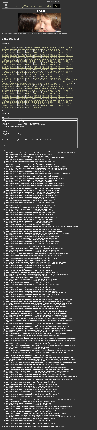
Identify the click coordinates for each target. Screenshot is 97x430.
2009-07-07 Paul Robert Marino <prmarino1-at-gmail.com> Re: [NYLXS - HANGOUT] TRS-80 (30, 164)
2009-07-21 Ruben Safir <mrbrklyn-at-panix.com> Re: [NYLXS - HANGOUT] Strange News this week (32, 250)
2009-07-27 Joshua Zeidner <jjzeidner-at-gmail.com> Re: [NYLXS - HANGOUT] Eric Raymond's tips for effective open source (39, 357)
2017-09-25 (69, 66)
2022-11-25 (5, 56)
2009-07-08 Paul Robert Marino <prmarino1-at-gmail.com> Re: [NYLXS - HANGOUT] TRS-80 (30, 175)
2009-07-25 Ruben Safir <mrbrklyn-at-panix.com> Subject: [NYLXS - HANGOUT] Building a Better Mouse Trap (35, 325)
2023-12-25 (45, 52)
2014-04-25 (37, 74)
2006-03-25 (13, 93)
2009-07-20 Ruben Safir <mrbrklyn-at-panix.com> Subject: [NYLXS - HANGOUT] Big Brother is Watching (34, 231)
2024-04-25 (13, 52)
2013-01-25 (13, 78)
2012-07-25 (61, 78)
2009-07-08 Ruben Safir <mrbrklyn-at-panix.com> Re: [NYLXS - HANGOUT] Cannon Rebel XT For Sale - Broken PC (36, 170)
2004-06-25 (37, 97)
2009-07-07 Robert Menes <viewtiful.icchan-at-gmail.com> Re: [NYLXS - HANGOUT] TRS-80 (30, 161)
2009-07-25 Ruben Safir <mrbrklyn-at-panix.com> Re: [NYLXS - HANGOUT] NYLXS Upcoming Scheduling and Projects (37, 326)
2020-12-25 (45, 59)
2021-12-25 (21, 57)
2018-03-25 (21, 66)
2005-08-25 (69, 93)
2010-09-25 (14, 83)
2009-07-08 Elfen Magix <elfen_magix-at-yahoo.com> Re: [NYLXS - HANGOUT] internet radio (31, 205)
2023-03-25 (45, 54)
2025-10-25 (13, 49)
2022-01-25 (13, 57)
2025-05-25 (53, 49)
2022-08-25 (29, 56)
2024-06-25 (69, 51)
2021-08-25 (53, 57)
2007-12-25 (61, 88)
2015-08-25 (53, 71)
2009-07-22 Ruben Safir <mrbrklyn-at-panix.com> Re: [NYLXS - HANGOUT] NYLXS (28, 267)
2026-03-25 (45, 47)
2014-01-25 (61, 74)
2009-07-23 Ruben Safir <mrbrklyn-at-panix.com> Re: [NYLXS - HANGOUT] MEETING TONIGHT (31, 298)
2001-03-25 (61, 104)
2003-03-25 (13, 100)
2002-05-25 (21, 102)
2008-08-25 (69, 86)
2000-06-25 (61, 105)
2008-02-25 (45, 88)
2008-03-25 (37, 88)
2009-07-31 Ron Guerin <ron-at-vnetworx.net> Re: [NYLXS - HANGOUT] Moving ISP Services (30, 423)
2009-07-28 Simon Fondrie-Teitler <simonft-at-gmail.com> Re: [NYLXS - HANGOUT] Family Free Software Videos (36, 367)
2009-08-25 (45, 85)
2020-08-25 (5, 61)
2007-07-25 (29, 90)
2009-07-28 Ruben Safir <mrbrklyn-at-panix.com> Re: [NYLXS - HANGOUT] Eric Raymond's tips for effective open (36, 373)
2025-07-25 (37, 49)
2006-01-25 (29, 93)
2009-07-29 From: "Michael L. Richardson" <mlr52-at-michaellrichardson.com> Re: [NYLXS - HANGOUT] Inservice (36, 408)
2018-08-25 (53, 64)
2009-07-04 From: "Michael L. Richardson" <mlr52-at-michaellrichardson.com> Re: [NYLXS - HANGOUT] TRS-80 (36, 158)
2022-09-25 (21, 56)
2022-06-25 (45, 56)
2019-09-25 (21, 63)
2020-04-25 (37, 61)
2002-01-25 (53, 102)
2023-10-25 (61, 52)
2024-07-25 (61, 51)
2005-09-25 (61, 93)
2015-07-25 (61, 71)
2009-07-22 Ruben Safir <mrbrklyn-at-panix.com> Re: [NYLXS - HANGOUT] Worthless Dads (30, 289)
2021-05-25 (5, 59)
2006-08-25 (45, 92)
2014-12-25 (45, 73)
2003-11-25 (21, 98)
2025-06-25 (45, 49)
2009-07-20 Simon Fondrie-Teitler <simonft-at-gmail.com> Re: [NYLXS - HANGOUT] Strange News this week (35, 248)
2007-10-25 (5, 90)
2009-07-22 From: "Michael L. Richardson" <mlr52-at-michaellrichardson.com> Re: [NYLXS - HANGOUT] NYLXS (36, 293)
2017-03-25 (45, 68)
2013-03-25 (69, 76)
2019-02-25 (5, 64)
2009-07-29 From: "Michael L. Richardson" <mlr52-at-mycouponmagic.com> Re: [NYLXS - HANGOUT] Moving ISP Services (39, 406)
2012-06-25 (69, 78)
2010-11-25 (73, 81)
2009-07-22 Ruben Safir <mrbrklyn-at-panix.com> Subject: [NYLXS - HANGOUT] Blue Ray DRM (31, 291)
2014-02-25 (53, 74)
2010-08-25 (22, 83)
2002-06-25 (13, 102)
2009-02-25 (21, 86)
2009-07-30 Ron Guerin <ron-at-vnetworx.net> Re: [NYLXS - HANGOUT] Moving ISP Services (30, 418)
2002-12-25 (37, 100)
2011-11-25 (53, 80)
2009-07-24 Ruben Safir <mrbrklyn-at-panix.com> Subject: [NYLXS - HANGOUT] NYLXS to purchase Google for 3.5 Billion (38, 301)
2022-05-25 (53, 56)
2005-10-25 (53, 93)
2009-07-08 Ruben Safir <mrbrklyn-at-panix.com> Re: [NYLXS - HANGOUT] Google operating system (33, 188)
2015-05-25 (5, 73)
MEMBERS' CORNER (48, 6)
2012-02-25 (29, 80)
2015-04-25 (13, 73)
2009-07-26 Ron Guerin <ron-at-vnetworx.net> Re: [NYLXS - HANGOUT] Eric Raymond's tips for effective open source (37, 342)
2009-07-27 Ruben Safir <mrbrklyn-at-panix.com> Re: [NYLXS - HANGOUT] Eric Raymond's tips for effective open (36, 343)
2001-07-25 (29, 104)
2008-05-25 (21, 88)
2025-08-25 (29, 49)
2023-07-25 (13, 54)
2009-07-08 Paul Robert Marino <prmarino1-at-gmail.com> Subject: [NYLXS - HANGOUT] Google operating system (36, 168)
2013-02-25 (5, 78)
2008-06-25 (13, 88)
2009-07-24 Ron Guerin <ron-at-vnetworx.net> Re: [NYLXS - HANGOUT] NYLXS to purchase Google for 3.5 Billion (36, 305)
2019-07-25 (37, 63)
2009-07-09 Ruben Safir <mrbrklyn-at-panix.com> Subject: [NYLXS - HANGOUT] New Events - (31, 212)
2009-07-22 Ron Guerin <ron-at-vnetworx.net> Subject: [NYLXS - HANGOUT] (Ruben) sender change (32, 272)
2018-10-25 (37, 64)
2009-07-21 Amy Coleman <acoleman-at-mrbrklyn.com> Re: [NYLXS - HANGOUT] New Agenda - (31, 258)
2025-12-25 (69, 47)
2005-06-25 (13, 95)
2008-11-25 (45, 86)
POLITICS (33, 6)
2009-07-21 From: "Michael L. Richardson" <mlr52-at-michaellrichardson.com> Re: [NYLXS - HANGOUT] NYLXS (36, 262)
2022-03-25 (69, 56)
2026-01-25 (61, 47)
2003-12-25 (13, 98)
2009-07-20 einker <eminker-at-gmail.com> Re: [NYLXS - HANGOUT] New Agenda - (28, 224)
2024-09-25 (45, 51)
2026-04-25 (37, 47)
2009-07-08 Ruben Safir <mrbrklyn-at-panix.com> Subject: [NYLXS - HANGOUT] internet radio (31, 197)
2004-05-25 (45, 97)
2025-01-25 (13, 51)
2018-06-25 (69, 64)
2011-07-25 (9, 81)
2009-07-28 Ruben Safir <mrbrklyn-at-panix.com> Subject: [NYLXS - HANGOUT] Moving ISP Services (33, 381)
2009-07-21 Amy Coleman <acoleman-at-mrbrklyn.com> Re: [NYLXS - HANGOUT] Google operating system (35, 255)
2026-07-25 (13, 47)
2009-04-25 (5, 86)
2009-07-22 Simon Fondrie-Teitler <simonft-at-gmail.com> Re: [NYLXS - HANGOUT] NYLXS (30, 277)
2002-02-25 (45, 102)
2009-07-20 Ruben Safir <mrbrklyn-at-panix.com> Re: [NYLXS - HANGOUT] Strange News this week (32, 236)
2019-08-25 (29, 63)
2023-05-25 (29, 54)
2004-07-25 (29, 97)
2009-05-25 (69, 85)
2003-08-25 (45, 98)
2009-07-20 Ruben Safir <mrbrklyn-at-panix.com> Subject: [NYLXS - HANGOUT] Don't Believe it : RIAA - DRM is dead (37, 233)
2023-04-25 (37, 54)
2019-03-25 (69, 63)
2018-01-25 (37, 66)
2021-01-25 (37, 59)
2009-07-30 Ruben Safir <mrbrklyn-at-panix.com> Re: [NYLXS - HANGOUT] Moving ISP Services (31, 422)
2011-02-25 (49, 81)
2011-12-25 (45, 80)
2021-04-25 (13, 59)
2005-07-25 (5, 95)
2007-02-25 (69, 90)
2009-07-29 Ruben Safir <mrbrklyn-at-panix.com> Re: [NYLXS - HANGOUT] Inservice (28, 403)
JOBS (40, 6)
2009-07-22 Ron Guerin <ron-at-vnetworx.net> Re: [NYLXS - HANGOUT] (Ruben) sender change (31, 279)
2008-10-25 (53, 86)
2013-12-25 (69, 74)
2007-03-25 (61, 90)
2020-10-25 (61, 59)
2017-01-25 (61, 68)
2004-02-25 (69, 97)
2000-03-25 (13, 107)
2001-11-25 (69, 102)
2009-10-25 (29, 85)
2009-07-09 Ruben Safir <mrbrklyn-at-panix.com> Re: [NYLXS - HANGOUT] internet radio (30, 211)
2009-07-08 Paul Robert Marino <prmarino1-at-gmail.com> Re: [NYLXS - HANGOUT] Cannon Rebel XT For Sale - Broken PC (39, 173)
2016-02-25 (5, 71)
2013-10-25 (13, 76)
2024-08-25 (53, 51)
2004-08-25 (21, 97)
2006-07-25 (53, 92)
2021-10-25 (37, 57)
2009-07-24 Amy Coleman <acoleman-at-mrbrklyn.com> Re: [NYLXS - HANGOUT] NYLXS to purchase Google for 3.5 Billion (39, 318)
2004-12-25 (61, 95)
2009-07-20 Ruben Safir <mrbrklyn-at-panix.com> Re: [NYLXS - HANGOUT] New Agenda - (30, 228)
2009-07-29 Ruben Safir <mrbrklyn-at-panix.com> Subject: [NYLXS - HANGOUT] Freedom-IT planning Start (34, 410)
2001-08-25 (21, 104)
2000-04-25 (5, 107)
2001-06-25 (37, 104)
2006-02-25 (21, 93)
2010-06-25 (38, 83)
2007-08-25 (21, 90)
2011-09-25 (69, 80)
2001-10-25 (5, 104)
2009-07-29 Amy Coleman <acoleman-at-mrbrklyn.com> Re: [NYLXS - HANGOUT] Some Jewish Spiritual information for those (40, 393)
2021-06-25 (69, 57)
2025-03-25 (69, 49)
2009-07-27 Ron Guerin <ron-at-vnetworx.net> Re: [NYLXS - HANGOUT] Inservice (27, 347)
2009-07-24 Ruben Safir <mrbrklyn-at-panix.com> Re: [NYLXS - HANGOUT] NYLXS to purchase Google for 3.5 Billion (37, 310)
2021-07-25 (61, 57)
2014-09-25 (69, 73)
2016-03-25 (69, 69)
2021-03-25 (21, 59)
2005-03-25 (37, 95)
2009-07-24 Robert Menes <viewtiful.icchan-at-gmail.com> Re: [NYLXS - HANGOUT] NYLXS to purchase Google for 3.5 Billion (39, 303)
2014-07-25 (13, 74)
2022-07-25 (37, 56)
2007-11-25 (69, 88)
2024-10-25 (37, 51)
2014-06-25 (21, 74)
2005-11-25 (45, 93)
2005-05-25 (21, 95)
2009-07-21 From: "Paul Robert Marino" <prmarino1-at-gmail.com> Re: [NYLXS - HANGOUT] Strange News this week (37, 253)
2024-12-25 (21, 51)
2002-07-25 (5, 102)
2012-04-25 (13, 80)
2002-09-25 (61, 100)
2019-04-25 (61, 63)
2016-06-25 (45, 69)
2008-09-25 (61, 86)
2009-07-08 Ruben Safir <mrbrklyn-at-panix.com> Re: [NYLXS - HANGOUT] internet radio (30, 202)
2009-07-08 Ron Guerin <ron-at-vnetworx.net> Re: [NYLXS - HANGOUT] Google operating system (32, 176)
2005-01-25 (53, 95)
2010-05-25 (46, 83)
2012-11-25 (29, 78)
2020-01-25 (61, 61)
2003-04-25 (5, 100)
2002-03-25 (37, 102)
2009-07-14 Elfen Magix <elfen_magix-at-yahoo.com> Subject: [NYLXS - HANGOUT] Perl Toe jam (31, 217)
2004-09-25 (13, 97)
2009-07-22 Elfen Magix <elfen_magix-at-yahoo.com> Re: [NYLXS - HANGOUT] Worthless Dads (31, 269)
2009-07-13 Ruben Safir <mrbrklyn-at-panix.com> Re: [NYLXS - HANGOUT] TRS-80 (28, 216)
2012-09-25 (45, 78)
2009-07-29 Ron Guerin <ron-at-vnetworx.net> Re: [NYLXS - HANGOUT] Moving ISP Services (30, 388)
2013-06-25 (45, 76)
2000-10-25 (29, 105)
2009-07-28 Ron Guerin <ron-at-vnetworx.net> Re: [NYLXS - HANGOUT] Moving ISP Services (30, 382)
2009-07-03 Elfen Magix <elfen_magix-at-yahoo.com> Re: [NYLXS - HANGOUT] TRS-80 (29, 154)
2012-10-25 (37, 78)
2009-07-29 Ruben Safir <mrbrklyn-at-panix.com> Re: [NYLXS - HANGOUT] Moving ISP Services (31, 389)
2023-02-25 (53, 54)
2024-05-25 (5, 52)
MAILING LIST (56, 6)
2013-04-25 (61, 76)
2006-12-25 (13, 92)
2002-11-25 (45, 100)
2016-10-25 (13, 69)
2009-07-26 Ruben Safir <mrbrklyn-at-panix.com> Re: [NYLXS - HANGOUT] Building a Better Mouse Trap (34, 332)
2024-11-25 (29, 51)
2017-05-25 (29, 68)
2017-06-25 (21, 68)
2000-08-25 (45, 105)
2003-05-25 (69, 98)
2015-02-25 (29, 73)
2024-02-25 (29, 52)
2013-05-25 (53, 76)
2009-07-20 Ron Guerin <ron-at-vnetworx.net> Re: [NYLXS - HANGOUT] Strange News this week (31, 235)
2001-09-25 (13, 104)
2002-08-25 (69, 100)
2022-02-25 (5, 57)
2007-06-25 (37, 90)
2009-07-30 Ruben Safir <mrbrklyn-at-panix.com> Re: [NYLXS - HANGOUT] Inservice (28, 420)
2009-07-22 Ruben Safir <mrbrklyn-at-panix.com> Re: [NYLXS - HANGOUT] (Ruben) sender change (32, 276)
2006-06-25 (61, 92)
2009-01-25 (29, 86)
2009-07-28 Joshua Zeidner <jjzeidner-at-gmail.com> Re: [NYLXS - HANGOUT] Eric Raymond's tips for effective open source (39, 369)
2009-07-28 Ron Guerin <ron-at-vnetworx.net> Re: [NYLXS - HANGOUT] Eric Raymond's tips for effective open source (37, 361)
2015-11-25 (29, 71)
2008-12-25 (37, 86)
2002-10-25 (53, 100)
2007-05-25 (45, 90)
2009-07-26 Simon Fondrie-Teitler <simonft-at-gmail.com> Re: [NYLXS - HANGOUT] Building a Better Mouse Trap (36, 328)
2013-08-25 (29, 76)
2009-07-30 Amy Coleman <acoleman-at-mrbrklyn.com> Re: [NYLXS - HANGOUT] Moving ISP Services (33, 415)
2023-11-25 (53, 52)
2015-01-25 (37, 73)
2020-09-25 (69, 59)
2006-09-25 (37, 92)
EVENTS (17, 6)
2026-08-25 (5, 47)
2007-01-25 (5, 92)
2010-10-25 (6, 83)
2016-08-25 (29, 69)
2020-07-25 (13, 61)
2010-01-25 (5, 85)
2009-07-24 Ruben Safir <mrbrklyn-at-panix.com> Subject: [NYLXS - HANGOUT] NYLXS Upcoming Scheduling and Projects (39, 299)
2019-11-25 (5, 63)
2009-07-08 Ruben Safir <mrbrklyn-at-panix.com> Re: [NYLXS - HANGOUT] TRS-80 (28, 171)
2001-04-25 (53, 104)
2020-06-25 (21, 61)
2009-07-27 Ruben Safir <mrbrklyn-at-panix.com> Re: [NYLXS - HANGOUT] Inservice (28, 354)
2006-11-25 (21, 92)
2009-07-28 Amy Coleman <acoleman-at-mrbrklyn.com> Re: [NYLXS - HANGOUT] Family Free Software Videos (35, 366)
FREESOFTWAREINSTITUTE (25, 6)
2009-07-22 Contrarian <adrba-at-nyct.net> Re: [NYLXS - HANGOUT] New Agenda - (28, 282)
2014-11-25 (53, 73)
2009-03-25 (13, 86)
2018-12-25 (21, 64)
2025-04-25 (61, 49)
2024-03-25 (21, 52)
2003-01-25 (29, 100)
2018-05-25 (5, 66)
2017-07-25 (13, 68)
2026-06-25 (21, 47)
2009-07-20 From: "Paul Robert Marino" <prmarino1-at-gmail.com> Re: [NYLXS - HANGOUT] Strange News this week (37, 245)
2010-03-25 (62, 83)
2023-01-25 (61, 54)
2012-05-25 (5, 80)
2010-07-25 (30, 83)
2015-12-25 (21, 71)
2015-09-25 (45, 71)
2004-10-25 (5, 97)
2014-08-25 (5, 74)
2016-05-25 (53, 69)
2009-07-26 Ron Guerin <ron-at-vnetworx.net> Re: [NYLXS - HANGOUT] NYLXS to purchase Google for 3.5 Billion (36, 333)
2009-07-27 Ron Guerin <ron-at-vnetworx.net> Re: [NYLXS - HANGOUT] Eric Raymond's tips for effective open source (37, 349)
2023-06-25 (21, 54)
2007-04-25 (53, 90)
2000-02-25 (21, 107)
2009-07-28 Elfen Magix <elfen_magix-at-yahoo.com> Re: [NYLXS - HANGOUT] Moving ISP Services (32, 386)
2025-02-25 (5, 51)
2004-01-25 (5, 98)
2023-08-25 (5, 54)
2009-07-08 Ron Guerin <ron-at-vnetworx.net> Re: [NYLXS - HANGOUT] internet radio (29, 200)
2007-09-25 (13, 90)
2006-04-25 (5, 93)
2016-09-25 (21, 69)
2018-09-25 (45, 64)
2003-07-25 (53, 98)
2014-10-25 (61, 73)
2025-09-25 (21, 49)
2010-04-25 (54, 83)
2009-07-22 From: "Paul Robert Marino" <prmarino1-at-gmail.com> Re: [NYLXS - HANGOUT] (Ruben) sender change (37, 274)
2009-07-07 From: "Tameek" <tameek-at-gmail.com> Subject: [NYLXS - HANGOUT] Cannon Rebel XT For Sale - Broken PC (38, 163)
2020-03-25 (45, 61)
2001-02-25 (69, 104)
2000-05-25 (69, 105)
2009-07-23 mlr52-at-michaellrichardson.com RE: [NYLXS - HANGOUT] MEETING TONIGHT (30, 296)
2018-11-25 (29, 64)
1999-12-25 (37, 107)
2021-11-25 (29, 57)
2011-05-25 (25, 81)
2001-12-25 (61, 102)
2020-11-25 (53, 59)
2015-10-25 (37, 71)
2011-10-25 (61, 80)
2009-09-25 (37, 85)
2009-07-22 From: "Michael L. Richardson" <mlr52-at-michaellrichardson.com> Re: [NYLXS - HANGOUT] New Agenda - (38, 264)
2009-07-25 (53, 85)
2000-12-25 (13, 105)
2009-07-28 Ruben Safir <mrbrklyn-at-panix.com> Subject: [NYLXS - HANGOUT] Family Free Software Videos (35, 364)
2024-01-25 (37, 52)
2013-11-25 (5, 76)
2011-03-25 (41, 81)
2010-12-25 (65, 81)
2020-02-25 (53, 61)
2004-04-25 (53, 97)
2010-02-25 (70, 83)
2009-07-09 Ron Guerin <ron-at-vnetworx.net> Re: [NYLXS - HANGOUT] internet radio (29, 209)
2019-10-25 (13, 63)
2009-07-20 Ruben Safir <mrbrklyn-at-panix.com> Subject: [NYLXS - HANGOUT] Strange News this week (34, 229)
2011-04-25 (33, 81)
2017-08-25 (5, 68)
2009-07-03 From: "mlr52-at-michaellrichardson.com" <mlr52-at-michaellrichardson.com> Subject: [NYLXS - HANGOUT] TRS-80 (40, 152)
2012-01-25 (37, 80)
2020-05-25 (29, 61)
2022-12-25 (69, 54)
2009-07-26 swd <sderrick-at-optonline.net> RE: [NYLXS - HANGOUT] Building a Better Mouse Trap (32, 335)
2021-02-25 (29, 59)
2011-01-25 (57, 81)
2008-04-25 (29, 88)
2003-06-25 (61, 98)
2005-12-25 (37, 93)
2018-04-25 (13, 66)
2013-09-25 (21, 76)
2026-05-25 (29, 47)
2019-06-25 (45, 63)
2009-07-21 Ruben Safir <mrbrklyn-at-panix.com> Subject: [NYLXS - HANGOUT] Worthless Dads (31, 257)
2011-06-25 (17, 81)
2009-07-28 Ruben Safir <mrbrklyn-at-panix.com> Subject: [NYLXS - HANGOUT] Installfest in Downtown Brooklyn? (36, 374)
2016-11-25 (5, 69)
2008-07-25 (5, 88)
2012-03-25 (21, 80)
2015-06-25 (69, 71)
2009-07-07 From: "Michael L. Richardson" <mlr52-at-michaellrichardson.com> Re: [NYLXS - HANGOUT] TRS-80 (36, 166)
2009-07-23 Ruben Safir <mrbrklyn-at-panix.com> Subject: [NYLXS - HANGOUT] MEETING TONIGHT (32, 294)
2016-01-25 (13, 71)
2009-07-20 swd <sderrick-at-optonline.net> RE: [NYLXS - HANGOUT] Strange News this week (31, 240)
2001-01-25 (5, 105)
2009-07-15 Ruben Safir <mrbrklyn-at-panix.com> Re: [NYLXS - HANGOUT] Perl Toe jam (29, 219)
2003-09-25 (37, 98)
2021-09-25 (45, 57)
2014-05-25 (29, 74)
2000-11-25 (21, 105)
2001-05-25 (45, 104)
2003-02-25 (21, 100)
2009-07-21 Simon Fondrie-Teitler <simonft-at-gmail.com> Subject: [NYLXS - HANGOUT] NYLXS (31, 260)
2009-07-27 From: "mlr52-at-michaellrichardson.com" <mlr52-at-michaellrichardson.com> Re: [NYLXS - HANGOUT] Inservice (39, 350)
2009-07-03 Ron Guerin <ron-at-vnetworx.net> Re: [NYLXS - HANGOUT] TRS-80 (27, 156)
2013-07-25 (37, 76)
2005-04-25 (29, 95)
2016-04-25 (61, 69)
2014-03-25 (45, 74)
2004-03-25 (61, 97)
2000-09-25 (37, 105)
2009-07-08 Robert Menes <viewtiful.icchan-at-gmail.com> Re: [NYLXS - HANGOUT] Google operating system (35, 183)
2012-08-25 (53, 78)
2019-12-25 (69, 61)
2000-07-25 (53, 105)
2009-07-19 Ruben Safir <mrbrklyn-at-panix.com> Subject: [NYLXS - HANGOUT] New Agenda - (31, 223)
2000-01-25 (29, 107)
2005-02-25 (45, 95)
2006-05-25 (69, 92)
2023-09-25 (69, 52)
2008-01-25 (53, 88)
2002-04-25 (29, 102)
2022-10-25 (13, 56)
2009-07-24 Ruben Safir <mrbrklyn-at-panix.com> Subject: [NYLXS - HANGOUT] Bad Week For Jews (33, 308)
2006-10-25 (29, 92)
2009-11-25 (21, 85)
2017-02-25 (53, 68)
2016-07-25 (37, 69)
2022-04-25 (61, 56)
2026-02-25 (53, 47)
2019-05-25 (53, 63)
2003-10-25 (29, 98)
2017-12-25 (45, 66)
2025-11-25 (5, 49)
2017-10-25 (61, 66)
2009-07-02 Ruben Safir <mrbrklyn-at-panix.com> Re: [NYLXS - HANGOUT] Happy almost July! (31, 151)
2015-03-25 (21, 73)
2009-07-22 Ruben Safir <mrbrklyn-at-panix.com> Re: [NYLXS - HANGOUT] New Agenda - (30, 265)
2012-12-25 (21, 78)
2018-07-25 (61, 64)
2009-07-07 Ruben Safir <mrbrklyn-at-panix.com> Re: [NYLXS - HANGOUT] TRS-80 (28, 159)
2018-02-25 (29, 66)
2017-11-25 (53, 66)
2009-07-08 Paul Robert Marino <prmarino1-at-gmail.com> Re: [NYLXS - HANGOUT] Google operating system (35, 178)
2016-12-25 (69, 68)
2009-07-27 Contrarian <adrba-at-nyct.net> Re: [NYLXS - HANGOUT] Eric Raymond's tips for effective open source (36, 352)
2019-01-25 (13, 64)
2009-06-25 (61, 85)
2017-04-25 (37, 68)
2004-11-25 (69, 95)
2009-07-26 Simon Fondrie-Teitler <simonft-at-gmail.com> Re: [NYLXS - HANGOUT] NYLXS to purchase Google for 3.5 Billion (39, 330)
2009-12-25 (13, 85)
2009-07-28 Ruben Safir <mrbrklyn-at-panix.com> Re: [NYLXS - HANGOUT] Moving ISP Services (31, 384)
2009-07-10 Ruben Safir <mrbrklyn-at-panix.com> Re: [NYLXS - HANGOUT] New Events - (29, 214)
